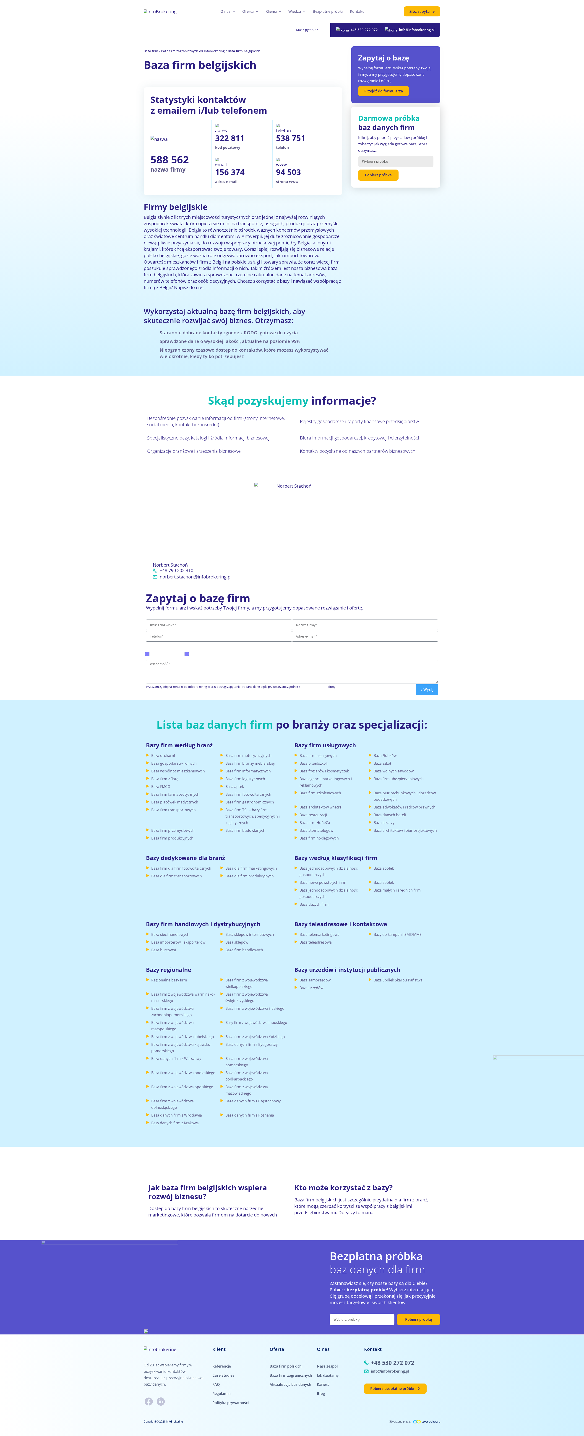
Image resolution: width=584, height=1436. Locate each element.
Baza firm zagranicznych (212, 653)
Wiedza (294, 11)
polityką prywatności (314, 687)
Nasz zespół (327, 1366)
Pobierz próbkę (378, 175)
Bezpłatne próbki (328, 11)
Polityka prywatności (230, 1402)
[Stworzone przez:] (426, 1422)
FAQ (216, 1384)
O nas (225, 11)
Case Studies (223, 1375)
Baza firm (151, 51)
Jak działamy (328, 1375)
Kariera (323, 1384)
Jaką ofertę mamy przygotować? (181, 645)
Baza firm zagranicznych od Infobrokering (193, 51)
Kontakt (357, 11)
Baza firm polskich (167, 653)
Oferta (248, 11)
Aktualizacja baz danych (290, 1384)
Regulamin (221, 1393)
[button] (232, 11)
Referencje (221, 1366)
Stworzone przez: (400, 1421)
